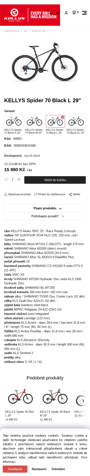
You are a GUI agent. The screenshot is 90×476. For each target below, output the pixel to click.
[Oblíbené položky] (58, 13)
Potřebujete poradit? (45, 216)
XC (25, 31)
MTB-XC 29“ (38, 31)
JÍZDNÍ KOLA (12, 31)
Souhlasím (15, 469)
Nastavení (39, 469)
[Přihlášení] (66, 13)
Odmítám (58, 469)
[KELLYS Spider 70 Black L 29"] (45, 63)
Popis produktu (45, 208)
